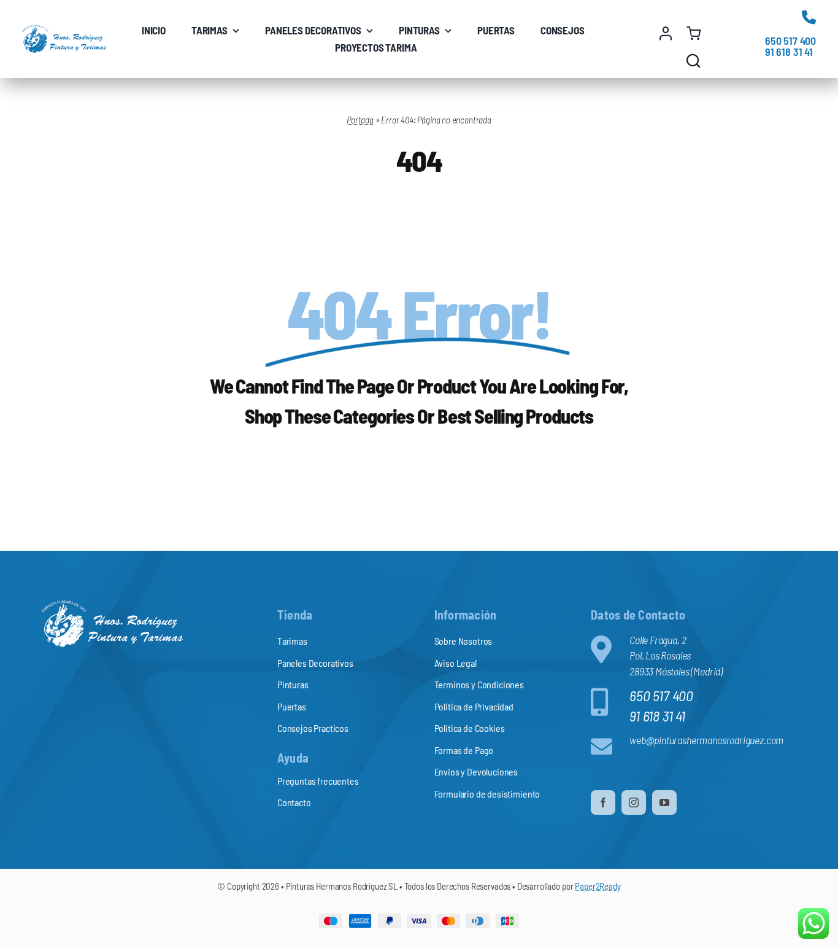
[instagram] (633, 802)
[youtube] (664, 802)
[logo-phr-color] (64, 30)
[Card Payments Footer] (419, 919)
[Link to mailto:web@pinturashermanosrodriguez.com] (605, 746)
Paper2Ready (597, 886)
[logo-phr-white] (112, 605)
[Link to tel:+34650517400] (809, 17)
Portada (360, 119)
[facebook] (603, 802)
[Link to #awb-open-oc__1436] (693, 60)
